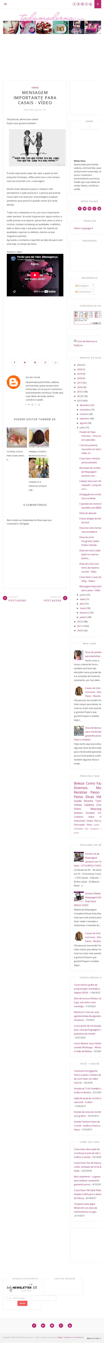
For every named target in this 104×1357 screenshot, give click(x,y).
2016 (79, 387)
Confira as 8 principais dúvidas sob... (38, 486)
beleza (79, 783)
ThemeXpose (78, 1337)
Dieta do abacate (87, 513)
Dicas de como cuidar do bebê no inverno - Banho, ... (91, 554)
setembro (85, 418)
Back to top (93, 1338)
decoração (79, 824)
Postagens (83, 285)
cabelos (89, 805)
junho (83, 594)
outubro (84, 414)
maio (82, 599)
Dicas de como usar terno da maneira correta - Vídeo (89, 567)
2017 (79, 382)
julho (82, 427)
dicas (89, 796)
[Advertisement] (52, 60)
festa (89, 824)
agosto (83, 423)
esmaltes (90, 812)
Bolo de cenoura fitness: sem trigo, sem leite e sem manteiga (88, 1002)
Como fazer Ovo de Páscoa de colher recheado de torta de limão (89, 1166)
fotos (77, 809)
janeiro (83, 617)
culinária (78, 816)
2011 (79, 626)
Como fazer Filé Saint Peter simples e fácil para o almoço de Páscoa (88, 1194)
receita (88, 801)
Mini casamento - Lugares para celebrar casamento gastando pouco (87, 1180)
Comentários (84, 291)
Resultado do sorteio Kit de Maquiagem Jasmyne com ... (91, 471)
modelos (78, 812)
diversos (80, 787)
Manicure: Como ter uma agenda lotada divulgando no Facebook (88, 1016)
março (83, 608)
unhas (78, 805)
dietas (90, 820)
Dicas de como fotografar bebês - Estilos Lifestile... (89, 541)
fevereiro (84, 612)
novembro (85, 409)
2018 (79, 378)
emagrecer (94, 829)
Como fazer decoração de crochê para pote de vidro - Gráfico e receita (87, 1153)
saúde (78, 801)
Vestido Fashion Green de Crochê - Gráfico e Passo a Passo (87, 1125)
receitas (80, 792)
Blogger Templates (64, 1337)
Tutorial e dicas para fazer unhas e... (15, 456)
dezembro (85, 405)
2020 (79, 369)
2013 (79, 400)
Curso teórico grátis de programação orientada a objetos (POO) (87, 988)
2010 (79, 630)
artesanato (79, 820)
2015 (79, 391)
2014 (79, 396)
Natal (91, 816)
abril (82, 603)
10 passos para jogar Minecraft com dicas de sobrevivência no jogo (85, 1207)
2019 (79, 373)
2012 (79, 621)
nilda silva (33, 377)
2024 (79, 364)
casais (35, 87)
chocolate (78, 828)
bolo (87, 829)
